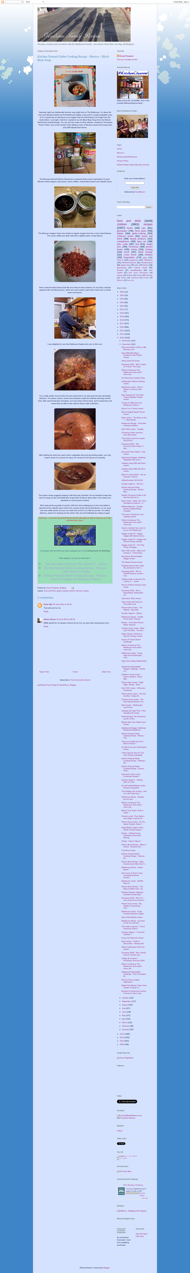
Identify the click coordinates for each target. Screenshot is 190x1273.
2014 (122, 334)
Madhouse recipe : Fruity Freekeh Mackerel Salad (132, 912)
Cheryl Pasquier (127, 56)
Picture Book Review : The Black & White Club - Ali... (132, 888)
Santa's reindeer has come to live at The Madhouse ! (133, 529)
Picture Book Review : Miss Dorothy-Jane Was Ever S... (133, 863)
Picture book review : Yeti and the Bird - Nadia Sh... (133, 695)
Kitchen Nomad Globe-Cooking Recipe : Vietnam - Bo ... (133, 856)
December (126, 341)
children (122, 224)
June (124, 1012)
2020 (122, 313)
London (146, 278)
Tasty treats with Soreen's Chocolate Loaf (131, 603)
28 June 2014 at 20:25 (62, 604)
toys (144, 228)
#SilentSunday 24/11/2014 (132, 480)
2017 (122, 323)
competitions (123, 241)
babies (120, 233)
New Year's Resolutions (138, 273)
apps (145, 257)
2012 (122, 1034)
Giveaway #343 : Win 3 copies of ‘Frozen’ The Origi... (133, 365)
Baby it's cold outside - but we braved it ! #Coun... (133, 475)
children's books (125, 236)
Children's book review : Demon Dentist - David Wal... (131, 676)
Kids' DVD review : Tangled (132, 429)
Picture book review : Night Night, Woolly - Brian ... (132, 683)
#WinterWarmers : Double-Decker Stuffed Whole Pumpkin (132, 508)
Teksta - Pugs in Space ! (131, 841)
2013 (122, 338)
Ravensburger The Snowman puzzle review (133, 717)
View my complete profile (127, 59)
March (125, 1022)
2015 (122, 331)
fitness (145, 265)
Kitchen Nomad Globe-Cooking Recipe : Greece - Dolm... (133, 768)
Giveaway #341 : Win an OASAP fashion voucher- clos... (132, 573)
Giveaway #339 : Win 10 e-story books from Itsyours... (133, 899)
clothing (149, 249)
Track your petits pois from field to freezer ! (132, 742)
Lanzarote (134, 278)
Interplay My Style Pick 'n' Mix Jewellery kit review (133, 712)
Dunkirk (120, 270)
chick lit (120, 260)
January (125, 1029)
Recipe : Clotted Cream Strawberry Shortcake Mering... (131, 835)
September (127, 1001)
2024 (122, 299)
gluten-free (125, 265)
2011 (122, 1037)
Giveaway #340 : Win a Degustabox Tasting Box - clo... (132, 592)
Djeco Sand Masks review (132, 917)
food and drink (50, 591)
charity (134, 249)
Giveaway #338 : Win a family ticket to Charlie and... (133, 954)
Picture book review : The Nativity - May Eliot (131, 609)
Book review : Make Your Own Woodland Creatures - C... (133, 502)
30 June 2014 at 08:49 (65, 619)
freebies (149, 255)
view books (145, 1198)
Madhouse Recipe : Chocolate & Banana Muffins (133, 424)
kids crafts (122, 244)
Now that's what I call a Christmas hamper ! (130, 775)
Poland (139, 275)
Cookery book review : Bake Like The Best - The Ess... (133, 629)
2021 (122, 309)
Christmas (133, 247)
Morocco (120, 280)
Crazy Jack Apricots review (132, 938)
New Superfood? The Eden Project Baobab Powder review (132, 397)
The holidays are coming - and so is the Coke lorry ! (133, 792)
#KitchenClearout (129, 263)
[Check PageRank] (125, 1058)
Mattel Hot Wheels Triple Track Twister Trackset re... (134, 986)
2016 (122, 327)
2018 (122, 320)
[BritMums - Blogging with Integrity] (131, 1211)
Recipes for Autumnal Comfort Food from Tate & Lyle (133, 992)
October (125, 998)
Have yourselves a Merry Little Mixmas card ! (133, 348)
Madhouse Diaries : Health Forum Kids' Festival (132, 618)
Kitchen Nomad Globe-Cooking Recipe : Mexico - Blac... (133, 489)
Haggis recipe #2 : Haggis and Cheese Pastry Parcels (133, 540)
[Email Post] (72, 588)
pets (136, 265)
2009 (122, 1044)
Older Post (106, 672)
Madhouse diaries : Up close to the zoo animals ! (133, 922)
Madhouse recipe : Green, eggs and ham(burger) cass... (132, 655)
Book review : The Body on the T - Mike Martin (134, 419)
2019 (122, 316)
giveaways (122, 231)
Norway (120, 275)
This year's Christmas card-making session (132, 515)
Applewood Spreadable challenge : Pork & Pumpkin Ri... (133, 974)
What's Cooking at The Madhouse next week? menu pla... (131, 372)
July (124, 1008)
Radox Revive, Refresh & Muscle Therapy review (131, 635)
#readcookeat (147, 263)
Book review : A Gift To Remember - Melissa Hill (132, 942)
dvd (137, 244)
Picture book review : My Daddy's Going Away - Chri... (131, 906)
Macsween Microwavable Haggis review (131, 557)
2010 (122, 1041)
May (124, 1015)
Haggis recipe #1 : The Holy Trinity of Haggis (132, 546)
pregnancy (133, 260)
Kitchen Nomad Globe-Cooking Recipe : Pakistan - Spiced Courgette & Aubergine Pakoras (76, 577)
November (126, 344)
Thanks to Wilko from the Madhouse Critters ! (131, 404)
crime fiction (130, 255)
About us (120, 153)
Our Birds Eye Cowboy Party (133, 378)
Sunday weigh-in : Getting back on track (132, 781)
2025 (122, 295)
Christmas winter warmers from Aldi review (132, 434)
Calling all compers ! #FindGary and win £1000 (133, 959)
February (126, 1026)
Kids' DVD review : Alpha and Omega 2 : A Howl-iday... (133, 552)
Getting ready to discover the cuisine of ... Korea (76, 563)
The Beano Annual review (131, 562)
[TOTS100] (122, 1158)
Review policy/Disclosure (127, 157)
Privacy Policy (122, 161)
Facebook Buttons (127, 1118)
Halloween (148, 260)
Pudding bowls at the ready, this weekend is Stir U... (132, 567)
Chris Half (48, 604)
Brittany (129, 275)
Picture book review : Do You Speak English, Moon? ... (133, 823)
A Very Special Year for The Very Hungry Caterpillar (132, 754)
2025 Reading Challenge (133, 1184)
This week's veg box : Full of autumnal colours (133, 927)
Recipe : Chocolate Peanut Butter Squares (132, 623)
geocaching (121, 268)
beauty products (138, 239)
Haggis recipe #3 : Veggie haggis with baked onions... (133, 535)
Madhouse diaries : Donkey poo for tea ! (132, 798)
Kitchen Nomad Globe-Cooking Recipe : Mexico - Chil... (133, 736)
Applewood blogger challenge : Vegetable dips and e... (134, 458)
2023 (122, 302)
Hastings (149, 275)
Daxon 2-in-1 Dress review (132, 408)
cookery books (140, 268)
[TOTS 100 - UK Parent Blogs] (127, 1156)
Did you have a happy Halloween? (130, 981)
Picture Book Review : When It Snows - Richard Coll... (133, 846)
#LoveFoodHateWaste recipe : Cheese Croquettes (133, 787)
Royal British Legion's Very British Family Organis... (132, 828)
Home (75, 672)
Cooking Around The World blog (98, 551)
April (124, 1019)
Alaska (129, 280)
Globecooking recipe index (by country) (133, 165)
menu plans (140, 231)
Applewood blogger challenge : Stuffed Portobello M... (134, 729)
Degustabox (129, 257)
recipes (86, 591)
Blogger (107, 1268)
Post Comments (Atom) (80, 680)
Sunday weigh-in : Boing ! (131, 613)
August (125, 1005)
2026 (122, 292)
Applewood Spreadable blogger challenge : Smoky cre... (133, 669)
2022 (122, 306)
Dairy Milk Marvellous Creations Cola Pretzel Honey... (131, 355)
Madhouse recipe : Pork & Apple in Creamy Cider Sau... (132, 389)
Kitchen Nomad (75, 591)
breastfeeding (136, 270)
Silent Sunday (145, 252)
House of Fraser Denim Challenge (131, 640)
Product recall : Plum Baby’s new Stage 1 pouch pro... (132, 817)
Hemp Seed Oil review (130, 361)
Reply (46, 611)
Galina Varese (50, 619)
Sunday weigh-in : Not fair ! (132, 484)
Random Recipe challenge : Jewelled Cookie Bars (132, 893)
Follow (119, 1131)
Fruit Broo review (128, 850)
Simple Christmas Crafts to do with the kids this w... (133, 496)
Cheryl (128, 1189)
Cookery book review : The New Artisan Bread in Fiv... (133, 700)
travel (126, 252)
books (130, 228)
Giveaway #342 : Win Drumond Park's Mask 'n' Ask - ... (132, 446)
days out (141, 241)
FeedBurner (140, 192)
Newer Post (44, 672)
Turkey (123, 278)
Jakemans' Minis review (131, 598)
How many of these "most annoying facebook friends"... (131, 875)
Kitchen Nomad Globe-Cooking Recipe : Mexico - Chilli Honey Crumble (76, 569)
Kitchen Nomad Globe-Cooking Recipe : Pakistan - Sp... (133, 760)
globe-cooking (62, 591)
